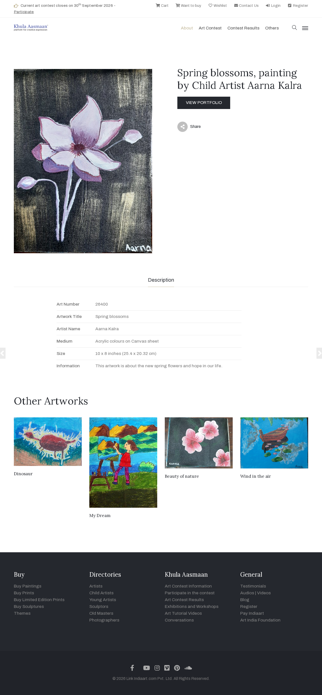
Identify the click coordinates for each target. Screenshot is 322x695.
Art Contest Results (184, 599)
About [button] (187, 28)
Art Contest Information (188, 586)
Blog (244, 599)
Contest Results (243, 28)
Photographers (104, 620)
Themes (22, 613)
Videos (264, 593)
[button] (294, 28)
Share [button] (191, 127)
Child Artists (101, 593)
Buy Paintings (27, 586)
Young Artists (102, 599)
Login (275, 6)
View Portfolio (204, 102)
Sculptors (98, 606)
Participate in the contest (190, 593)
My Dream (99, 515)
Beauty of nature (182, 476)
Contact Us (248, 6)
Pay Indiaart (252, 613)
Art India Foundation (260, 620)
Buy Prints (24, 593)
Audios (247, 593)
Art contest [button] (210, 28)
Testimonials (253, 586)
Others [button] (272, 28)
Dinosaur (23, 474)
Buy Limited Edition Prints (39, 599)
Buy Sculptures (29, 606)
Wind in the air (255, 476)
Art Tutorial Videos (183, 613)
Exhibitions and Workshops (191, 606)
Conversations (179, 620)
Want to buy (190, 6)
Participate (24, 12)
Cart (164, 6)
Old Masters (101, 613)
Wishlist (220, 6)
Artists (95, 586)
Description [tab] (161, 280)
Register (300, 6)
